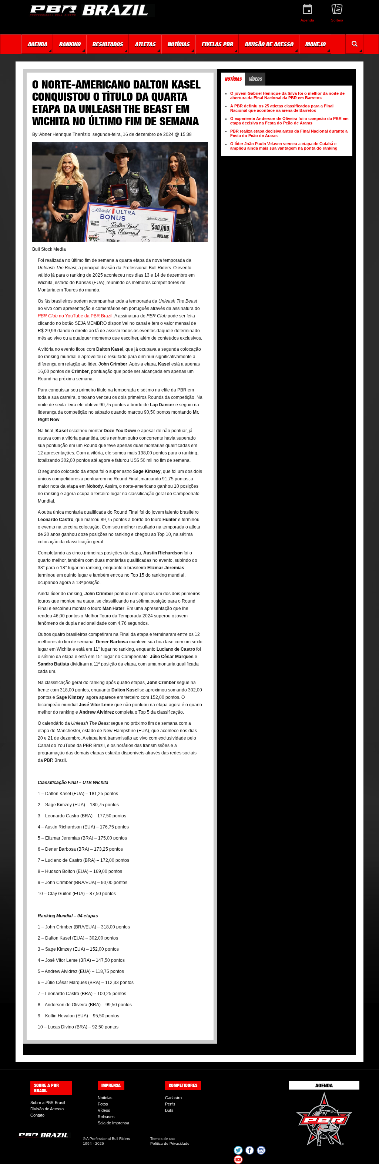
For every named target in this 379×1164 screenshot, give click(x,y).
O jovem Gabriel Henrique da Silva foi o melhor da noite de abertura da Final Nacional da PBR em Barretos (287, 95)
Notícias (105, 1097)
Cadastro (173, 1097)
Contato (37, 1115)
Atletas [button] (145, 44)
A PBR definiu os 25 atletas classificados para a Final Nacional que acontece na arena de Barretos (281, 108)
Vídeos (104, 1110)
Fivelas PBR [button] (217, 44)
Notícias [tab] (233, 79)
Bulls (169, 1110)
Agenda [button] (37, 44)
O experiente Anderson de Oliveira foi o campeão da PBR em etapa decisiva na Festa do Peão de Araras (289, 120)
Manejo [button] (315, 44)
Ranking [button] (69, 44)
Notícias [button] (178, 44)
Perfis (170, 1104)
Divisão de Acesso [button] (269, 44)
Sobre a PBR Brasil (47, 1102)
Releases (106, 1116)
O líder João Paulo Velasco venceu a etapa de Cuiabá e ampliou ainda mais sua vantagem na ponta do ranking (284, 145)
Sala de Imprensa (113, 1123)
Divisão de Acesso (47, 1109)
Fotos (103, 1104)
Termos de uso (162, 1139)
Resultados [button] (107, 44)
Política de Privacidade (170, 1143)
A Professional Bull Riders (108, 1139)
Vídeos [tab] (255, 79)
